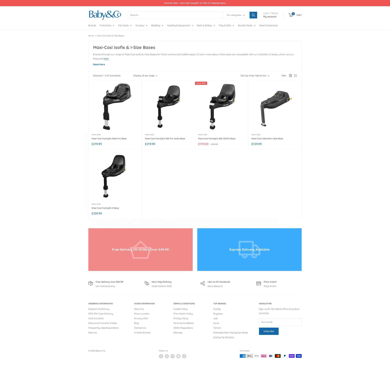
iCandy (217, 308)
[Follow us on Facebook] (161, 356)
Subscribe (269, 331)
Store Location (142, 313)
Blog (136, 323)
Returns (92, 332)
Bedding (155, 25)
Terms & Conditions (183, 323)
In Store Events (142, 332)
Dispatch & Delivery (98, 308)
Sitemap (177, 332)
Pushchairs (105, 25)
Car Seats (123, 25)
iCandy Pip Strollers (223, 337)
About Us (139, 308)
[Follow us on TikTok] (184, 356)
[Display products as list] (295, 75)
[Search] (253, 15)
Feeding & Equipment (178, 25)
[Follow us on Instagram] (167, 356)
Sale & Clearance (268, 25)
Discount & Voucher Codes (102, 323)
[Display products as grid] (290, 75)
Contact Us (140, 327)
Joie (215, 318)
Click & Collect (96, 318)
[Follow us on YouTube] (178, 356)
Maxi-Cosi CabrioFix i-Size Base (267, 138)
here (106, 58)
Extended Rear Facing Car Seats (230, 332)
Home (91, 35)
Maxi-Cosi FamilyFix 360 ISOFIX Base (216, 138)
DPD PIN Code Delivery (100, 313)
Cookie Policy (180, 308)
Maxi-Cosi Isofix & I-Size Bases (110, 35)
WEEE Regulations (183, 327)
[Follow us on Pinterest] (172, 356)
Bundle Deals (245, 25)
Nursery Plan (141, 318)
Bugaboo (218, 313)
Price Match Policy (183, 313)
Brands (92, 25)
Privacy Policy (180, 318)
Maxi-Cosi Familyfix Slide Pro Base (109, 138)
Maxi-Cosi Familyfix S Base (105, 208)
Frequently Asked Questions (103, 327)
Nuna (216, 323)
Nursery (140, 25)
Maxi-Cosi (96, 134)
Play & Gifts (225, 25)
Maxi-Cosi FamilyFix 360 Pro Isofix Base (165, 138)
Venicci (217, 327)
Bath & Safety (204, 25)
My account (269, 16)
